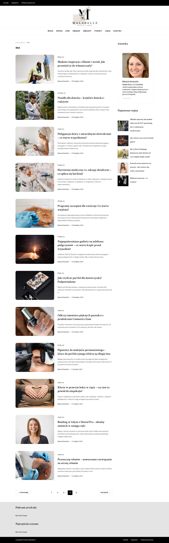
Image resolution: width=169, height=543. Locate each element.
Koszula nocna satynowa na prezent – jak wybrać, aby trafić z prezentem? (140, 167)
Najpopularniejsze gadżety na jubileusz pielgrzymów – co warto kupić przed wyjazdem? (81, 245)
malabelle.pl (126, 98)
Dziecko (117, 31)
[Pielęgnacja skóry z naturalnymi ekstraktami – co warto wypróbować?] (35, 141)
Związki (76, 31)
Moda (50, 31)
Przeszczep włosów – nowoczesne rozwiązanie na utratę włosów (85, 461)
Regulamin (15, 3)
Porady (98, 31)
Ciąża (107, 31)
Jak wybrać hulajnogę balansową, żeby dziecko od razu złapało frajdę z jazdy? (140, 153)
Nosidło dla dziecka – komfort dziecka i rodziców (81, 100)
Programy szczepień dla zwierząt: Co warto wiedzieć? (83, 208)
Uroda (59, 31)
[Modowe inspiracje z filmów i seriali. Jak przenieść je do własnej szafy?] (35, 69)
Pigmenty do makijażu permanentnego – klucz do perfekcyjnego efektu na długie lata (84, 352)
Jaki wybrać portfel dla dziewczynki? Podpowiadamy (80, 280)
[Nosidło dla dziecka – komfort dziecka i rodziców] (35, 105)
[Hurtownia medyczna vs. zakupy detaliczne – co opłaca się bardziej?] (35, 177)
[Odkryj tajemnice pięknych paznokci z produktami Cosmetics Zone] (35, 321)
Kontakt (6, 3)
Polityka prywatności (28, 3)
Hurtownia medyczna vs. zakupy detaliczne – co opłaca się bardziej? (84, 172)
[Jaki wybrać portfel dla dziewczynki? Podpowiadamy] (35, 285)
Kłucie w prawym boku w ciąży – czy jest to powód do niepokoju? (83, 389)
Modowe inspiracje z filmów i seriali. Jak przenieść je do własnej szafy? (81, 64)
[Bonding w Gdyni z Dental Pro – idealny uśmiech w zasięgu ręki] (35, 429)
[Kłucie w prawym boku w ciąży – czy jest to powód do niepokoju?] (35, 393)
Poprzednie (24, 492)
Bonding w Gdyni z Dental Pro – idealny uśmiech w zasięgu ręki (81, 424)
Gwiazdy (87, 31)
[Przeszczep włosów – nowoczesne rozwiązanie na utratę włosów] (35, 465)
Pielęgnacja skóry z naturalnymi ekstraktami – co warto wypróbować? (84, 136)
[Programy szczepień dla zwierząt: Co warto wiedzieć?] (35, 213)
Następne (104, 492)
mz (63, 57)
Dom (67, 31)
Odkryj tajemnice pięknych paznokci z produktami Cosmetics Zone (81, 317)
